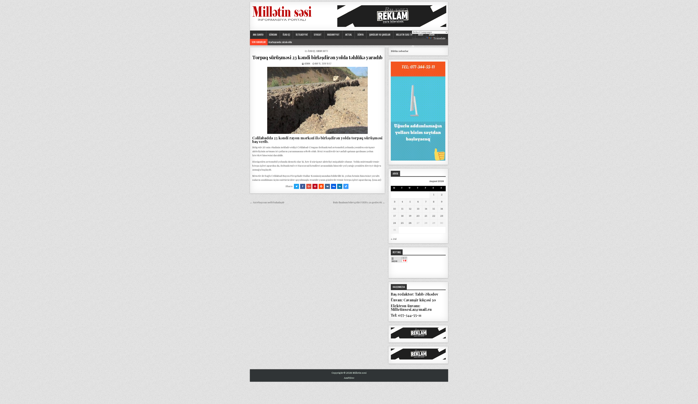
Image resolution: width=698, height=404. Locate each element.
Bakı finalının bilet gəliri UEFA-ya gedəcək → (359, 202)
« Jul (393, 239)
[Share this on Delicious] (345, 186)
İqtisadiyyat (302, 34)
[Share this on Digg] (333, 186)
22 (433, 216)
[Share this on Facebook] (302, 186)
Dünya (361, 34)
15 (433, 208)
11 (402, 208)
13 (418, 208)
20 (418, 216)
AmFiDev (349, 378)
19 (410, 216)
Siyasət (318, 34)
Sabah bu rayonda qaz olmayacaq (283, 42)
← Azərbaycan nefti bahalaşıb (267, 202)
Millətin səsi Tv (404, 34)
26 (410, 223)
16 (441, 208)
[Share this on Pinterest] (315, 186)
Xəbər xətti (322, 50)
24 (394, 223)
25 (402, 223)
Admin (307, 63)
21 (426, 216)
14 (426, 208)
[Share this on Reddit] (321, 186)
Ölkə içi (286, 34)
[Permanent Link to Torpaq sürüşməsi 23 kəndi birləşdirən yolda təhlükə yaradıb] (317, 100)
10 (394, 208)
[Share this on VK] (327, 186)
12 (410, 208)
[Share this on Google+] (308, 186)
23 (441, 216)
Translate (439, 38)
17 (394, 216)
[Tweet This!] (296, 186)
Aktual (348, 34)
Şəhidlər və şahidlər (379, 34)
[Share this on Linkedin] (339, 186)
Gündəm (273, 34)
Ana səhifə (258, 34)
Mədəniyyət (333, 34)
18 (402, 216)
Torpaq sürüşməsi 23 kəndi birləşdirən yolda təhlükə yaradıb (317, 57)
